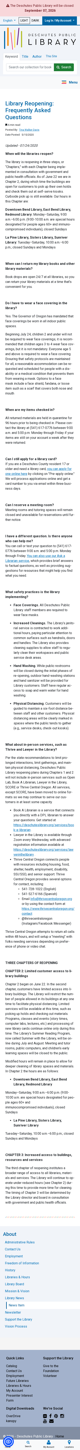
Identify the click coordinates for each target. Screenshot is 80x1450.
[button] (9, 20)
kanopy (11, 1421)
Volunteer (50, 1376)
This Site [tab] (51, 56)
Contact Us (14, 1371)
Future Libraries (17, 1381)
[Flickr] (45, 1416)
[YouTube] (45, 1421)
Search (65, 67)
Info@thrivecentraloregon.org (51, 899)
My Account (14, 1391)
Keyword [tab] (11, 56)
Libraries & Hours (18, 1386)
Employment (15, 1376)
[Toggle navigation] (69, 82)
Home (59, 1436)
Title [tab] (25, 56)
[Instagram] (62, 1416)
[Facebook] (50, 1416)
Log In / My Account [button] (58, 20)
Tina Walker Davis (29, 129)
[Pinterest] (56, 1416)
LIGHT (24, 20)
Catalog (11, 1366)
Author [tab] (37, 56)
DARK (35, 20)
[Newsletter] (51, 1421)
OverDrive (13, 1416)
